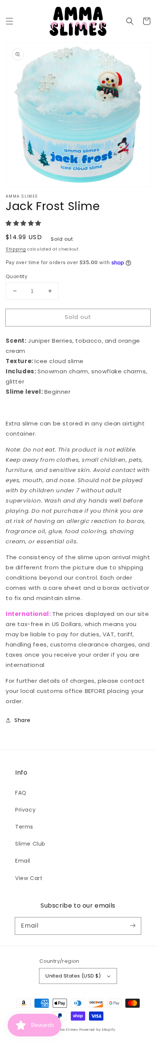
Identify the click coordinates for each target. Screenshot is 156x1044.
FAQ (21, 793)
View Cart (28, 878)
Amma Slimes (65, 1029)
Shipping (16, 249)
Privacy (25, 810)
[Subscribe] (132, 925)
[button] (9, 21)
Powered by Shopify (97, 1029)
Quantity (16, 276)
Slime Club (30, 844)
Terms (24, 827)
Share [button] (22, 720)
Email (22, 861)
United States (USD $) (73, 975)
